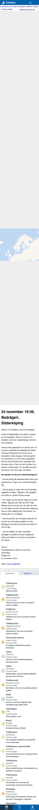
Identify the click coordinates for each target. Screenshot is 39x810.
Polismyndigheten (13, 564)
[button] (22, 587)
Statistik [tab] (27, 573)
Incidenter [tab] (9, 573)
